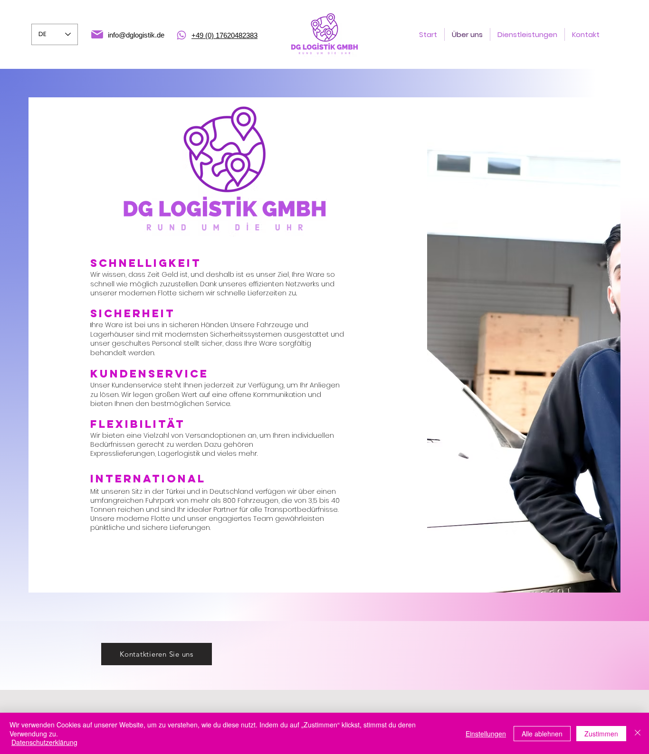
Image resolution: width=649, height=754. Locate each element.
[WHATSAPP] (181, 35)
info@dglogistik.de (136, 35)
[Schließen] (637, 733)
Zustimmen (601, 733)
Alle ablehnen (542, 733)
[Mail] (96, 34)
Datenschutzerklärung (44, 742)
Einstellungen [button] (486, 733)
